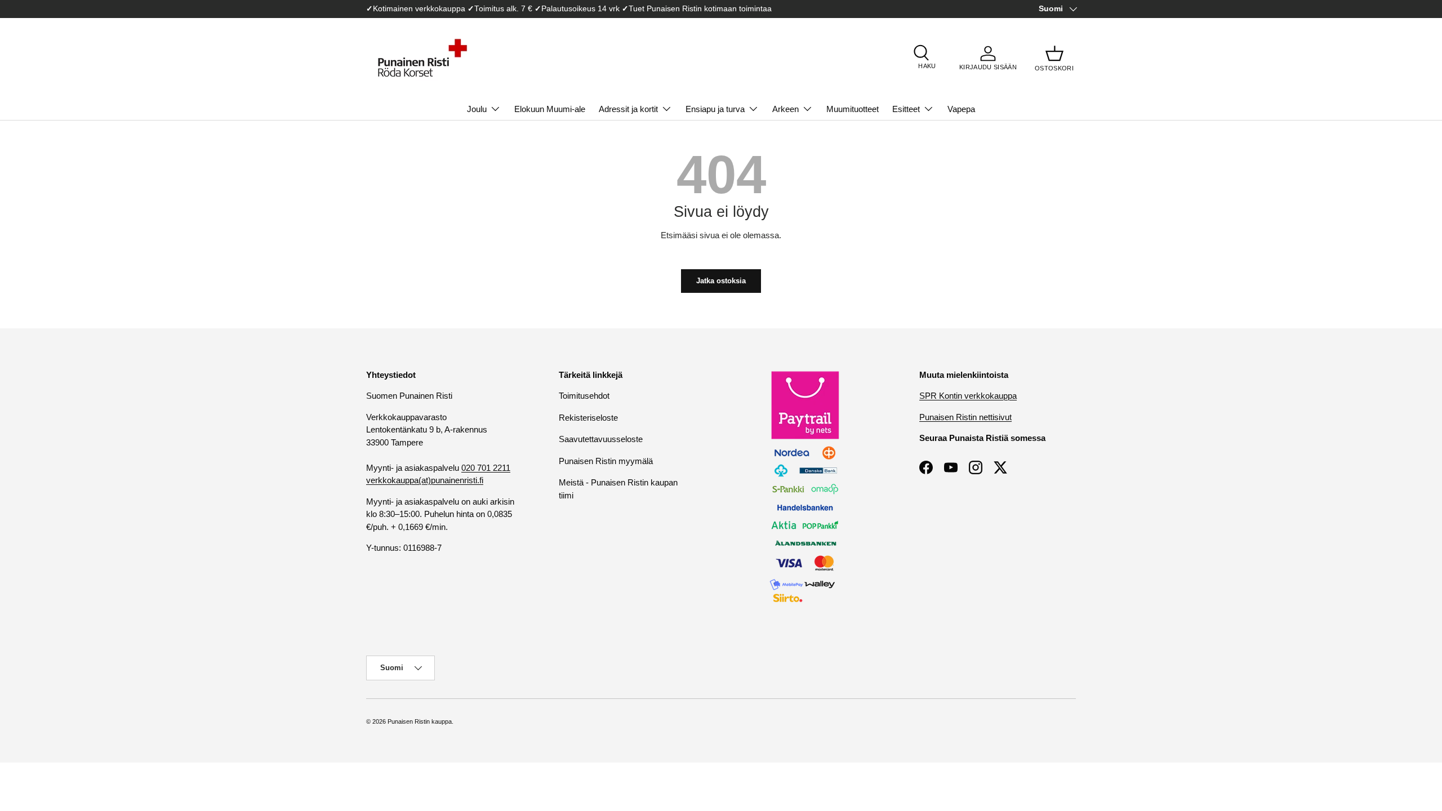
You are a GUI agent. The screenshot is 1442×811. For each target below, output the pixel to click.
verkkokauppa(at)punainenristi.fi (424, 480)
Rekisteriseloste (588, 417)
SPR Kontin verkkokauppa (968, 395)
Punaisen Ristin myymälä (606, 461)
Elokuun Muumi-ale (549, 109)
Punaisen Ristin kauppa (420, 721)
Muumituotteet (852, 109)
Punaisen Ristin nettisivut (965, 417)
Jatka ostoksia (721, 281)
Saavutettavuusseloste (601, 439)
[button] (1054, 58)
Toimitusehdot (584, 395)
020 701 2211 (485, 468)
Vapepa (961, 109)
